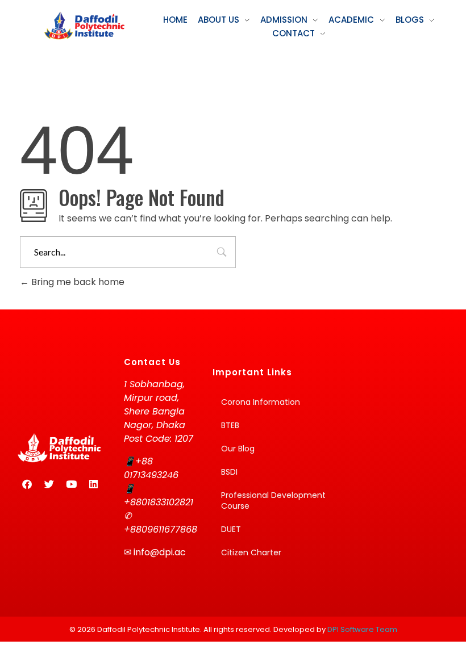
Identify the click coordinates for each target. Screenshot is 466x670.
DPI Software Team (362, 629)
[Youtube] (71, 484)
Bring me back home (76, 281)
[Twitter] (49, 484)
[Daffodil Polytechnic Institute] (84, 26)
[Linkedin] (93, 484)
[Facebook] (26, 484)
